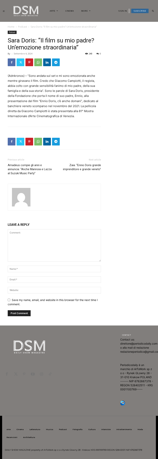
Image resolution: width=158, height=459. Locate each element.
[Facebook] (11, 62)
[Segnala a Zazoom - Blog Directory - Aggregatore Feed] (122, 404)
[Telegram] (56, 62)
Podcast (22, 26)
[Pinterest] (29, 62)
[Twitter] (20, 62)
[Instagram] (41, 373)
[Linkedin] (47, 62)
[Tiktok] (50, 373)
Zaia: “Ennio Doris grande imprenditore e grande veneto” (82, 167)
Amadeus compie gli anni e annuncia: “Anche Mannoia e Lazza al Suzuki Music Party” (30, 169)
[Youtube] (33, 373)
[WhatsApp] (38, 62)
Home (11, 26)
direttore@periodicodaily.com (138, 343)
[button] (152, 11)
